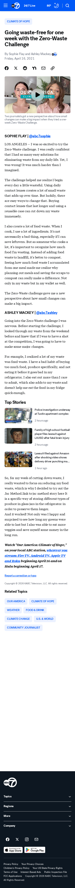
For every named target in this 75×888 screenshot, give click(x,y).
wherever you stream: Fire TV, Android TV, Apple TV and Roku (36, 555)
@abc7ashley (46, 312)
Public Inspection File (55, 872)
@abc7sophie (40, 136)
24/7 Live (29, 6)
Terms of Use (10, 872)
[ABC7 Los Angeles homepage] (15, 5)
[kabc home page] (10, 782)
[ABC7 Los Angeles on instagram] (27, 840)
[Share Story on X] (15, 68)
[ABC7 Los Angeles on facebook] (8, 840)
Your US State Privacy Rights (48, 868)
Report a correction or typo (20, 576)
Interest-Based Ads (31, 872)
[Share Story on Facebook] (6, 68)
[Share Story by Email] (43, 68)
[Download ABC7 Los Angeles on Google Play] (34, 850)
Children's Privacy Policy (16, 868)
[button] (5, 5)
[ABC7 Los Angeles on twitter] (17, 840)
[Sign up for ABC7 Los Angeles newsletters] (36, 840)
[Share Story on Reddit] (25, 68)
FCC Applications (13, 876)
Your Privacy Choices (32, 864)
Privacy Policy (11, 864)
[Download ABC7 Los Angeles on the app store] (13, 850)
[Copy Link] (52, 68)
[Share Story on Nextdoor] (34, 68)
